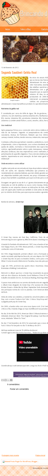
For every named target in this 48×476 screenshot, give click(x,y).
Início (7, 29)
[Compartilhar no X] (8, 380)
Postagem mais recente (10, 455)
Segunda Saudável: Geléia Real (19, 72)
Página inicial (40, 455)
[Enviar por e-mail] (2, 380)
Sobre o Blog (25, 29)
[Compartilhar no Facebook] (11, 380)
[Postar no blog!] (5, 380)
